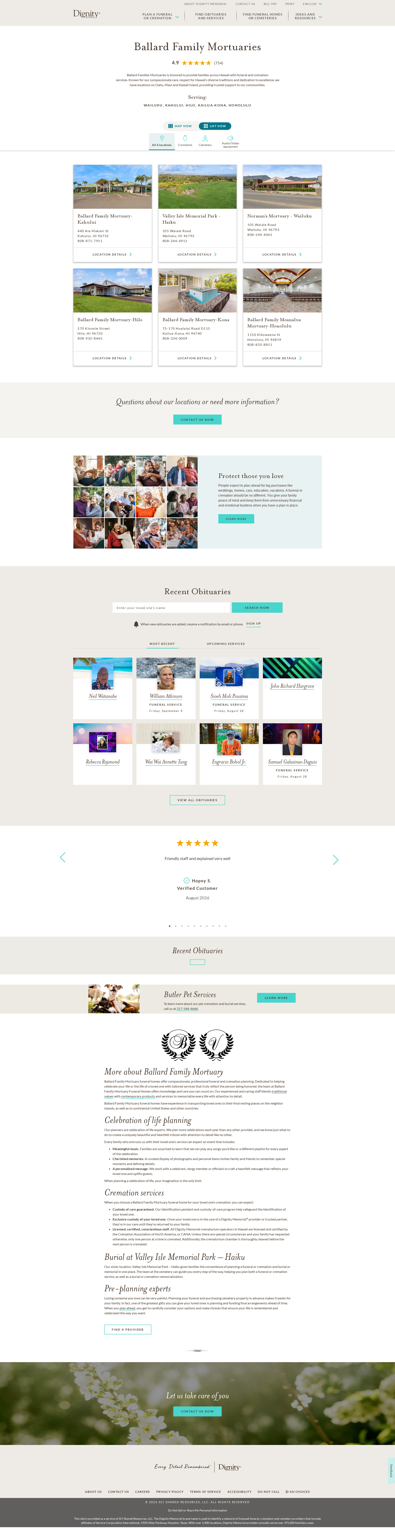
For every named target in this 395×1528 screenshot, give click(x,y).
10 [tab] (226, 926)
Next (331, 857)
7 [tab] (207, 926)
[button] (310, 4)
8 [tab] (213, 926)
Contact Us (118, 1491)
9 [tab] (219, 926)
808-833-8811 (259, 344)
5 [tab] (194, 926)
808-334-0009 (175, 338)
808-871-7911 (90, 241)
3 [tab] (182, 926)
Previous (62, 865)
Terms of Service (205, 1491)
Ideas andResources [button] (305, 16)
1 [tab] (170, 926)
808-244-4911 (175, 241)
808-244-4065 (259, 234)
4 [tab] (188, 926)
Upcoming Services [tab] (226, 643)
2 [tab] (176, 926)
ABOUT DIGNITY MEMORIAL (205, 4)
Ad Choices (299, 1491)
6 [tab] (201, 926)
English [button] (310, 4)
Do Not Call (269, 1491)
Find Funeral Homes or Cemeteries (262, 16)
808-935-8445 (90, 338)
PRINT (290, 4)
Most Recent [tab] (162, 643)
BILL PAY (270, 4)
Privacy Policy (170, 1491)
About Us (93, 1491)
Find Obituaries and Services (211, 16)
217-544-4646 (187, 1009)
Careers (142, 1491)
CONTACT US (245, 4)
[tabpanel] (197, 877)
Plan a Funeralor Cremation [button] (157, 16)
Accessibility (239, 1491)
